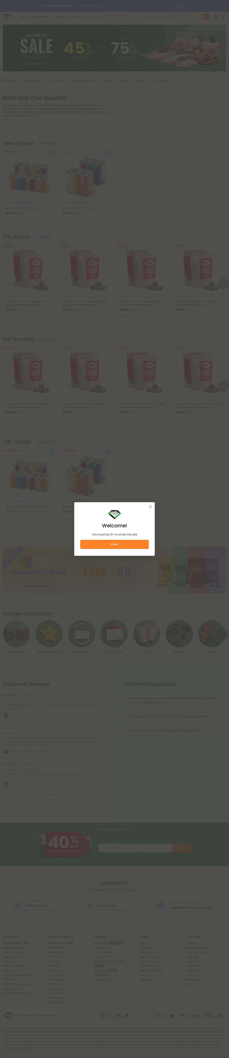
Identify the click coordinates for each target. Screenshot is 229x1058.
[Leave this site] (150, 506)
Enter (114, 544)
